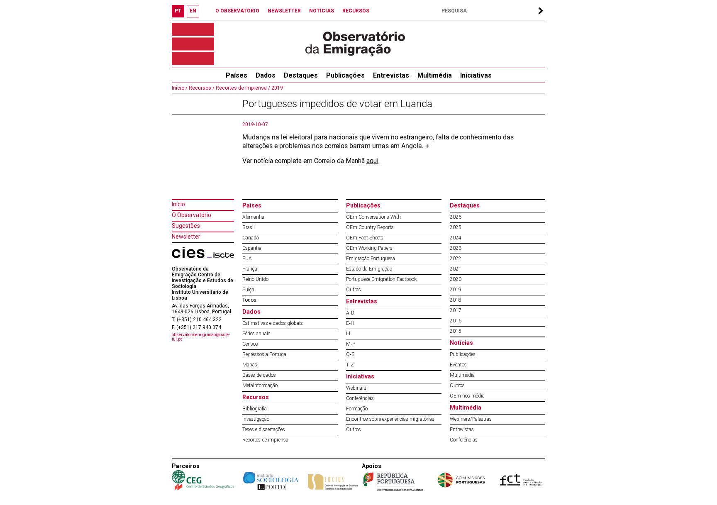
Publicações (345, 75)
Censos (250, 344)
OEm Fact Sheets (364, 238)
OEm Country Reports (370, 227)
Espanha (251, 248)
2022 (455, 258)
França (249, 269)
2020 (455, 279)
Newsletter (186, 236)
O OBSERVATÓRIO (237, 11)
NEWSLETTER (284, 11)
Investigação (255, 419)
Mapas (249, 365)
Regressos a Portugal (265, 354)
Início (178, 204)
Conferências (360, 398)
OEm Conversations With (373, 217)
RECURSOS (355, 11)
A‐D (350, 313)
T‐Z (350, 365)
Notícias (461, 342)
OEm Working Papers (369, 248)
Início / (180, 88)
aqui (372, 161)
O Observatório (191, 215)
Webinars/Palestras (471, 419)
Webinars (356, 388)
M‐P (350, 344)
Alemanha (253, 217)
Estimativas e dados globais (272, 323)
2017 (455, 310)
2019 (276, 88)
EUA (247, 258)
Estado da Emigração (369, 269)
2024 (455, 238)
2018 (455, 300)
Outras (353, 290)
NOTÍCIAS (321, 11)
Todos (249, 300)
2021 (455, 269)
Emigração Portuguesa (370, 258)
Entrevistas (391, 75)
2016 (455, 321)
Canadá (250, 238)
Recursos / (201, 88)
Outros (353, 429)
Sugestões (186, 225)
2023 (455, 248)
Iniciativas (476, 75)
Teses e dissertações (263, 429)
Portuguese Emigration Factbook (381, 279)
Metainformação (260, 385)
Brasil (248, 227)
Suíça (248, 290)
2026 (455, 217)
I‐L (348, 334)
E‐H (350, 323)
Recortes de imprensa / (242, 88)
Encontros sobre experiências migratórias (390, 419)
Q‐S (350, 354)
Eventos (458, 365)
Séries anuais (256, 334)
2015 (455, 331)
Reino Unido (255, 279)
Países (251, 205)
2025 (455, 227)
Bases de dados (259, 375)
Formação (357, 409)
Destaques (301, 75)
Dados (266, 75)
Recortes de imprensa (265, 440)
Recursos (255, 397)
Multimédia (434, 75)
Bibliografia (254, 409)
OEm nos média (467, 396)
